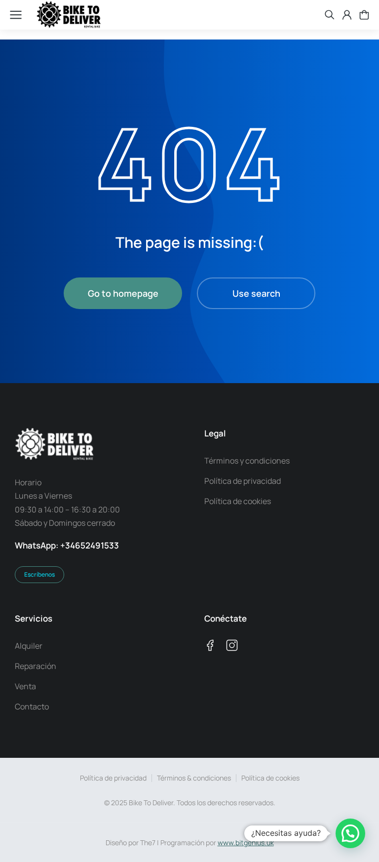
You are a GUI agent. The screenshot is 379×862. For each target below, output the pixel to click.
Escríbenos (39, 574)
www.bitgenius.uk (246, 842)
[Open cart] (364, 15)
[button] (350, 833)
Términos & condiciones (194, 778)
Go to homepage (123, 293)
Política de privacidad (113, 778)
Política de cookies (270, 778)
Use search (256, 293)
